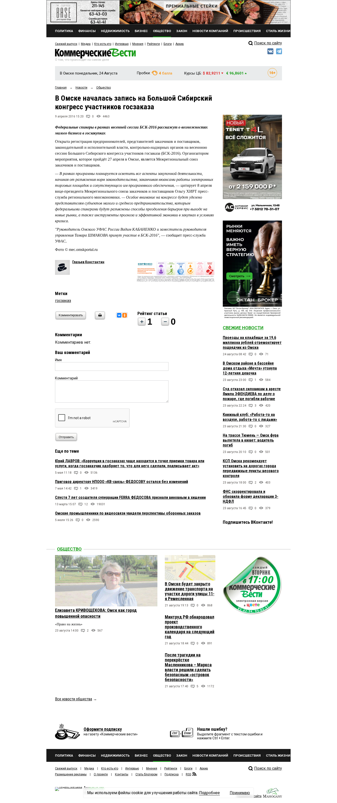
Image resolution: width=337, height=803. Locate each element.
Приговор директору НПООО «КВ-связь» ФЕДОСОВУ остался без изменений (121, 481)
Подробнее (209, 792)
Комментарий (66, 378)
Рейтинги (153, 44)
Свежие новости (243, 327)
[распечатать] (99, 318)
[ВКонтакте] (119, 315)
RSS (188, 774)
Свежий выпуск (66, 44)
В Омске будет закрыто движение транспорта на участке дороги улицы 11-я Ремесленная (189, 591)
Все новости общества (73, 699)
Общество (69, 549)
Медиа (86, 44)
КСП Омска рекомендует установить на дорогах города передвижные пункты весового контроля (251, 468)
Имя (58, 360)
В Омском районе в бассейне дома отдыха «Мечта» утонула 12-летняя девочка (250, 368)
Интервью (122, 44)
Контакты (121, 774)
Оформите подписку (103, 729)
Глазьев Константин (88, 262)
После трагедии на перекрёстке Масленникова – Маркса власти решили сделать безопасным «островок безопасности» (188, 667)
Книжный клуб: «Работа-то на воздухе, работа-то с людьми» (250, 417)
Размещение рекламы (71, 774)
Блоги (168, 44)
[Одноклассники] (124, 315)
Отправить (66, 437)
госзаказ (63, 300)
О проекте (101, 774)
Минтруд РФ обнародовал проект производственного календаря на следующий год (189, 626)
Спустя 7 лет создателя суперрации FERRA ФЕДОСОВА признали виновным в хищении (130, 497)
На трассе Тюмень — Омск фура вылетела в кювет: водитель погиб (251, 440)
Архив (179, 44)
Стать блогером (146, 774)
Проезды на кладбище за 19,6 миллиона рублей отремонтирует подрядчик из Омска (252, 342)
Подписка (172, 774)
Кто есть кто (102, 44)
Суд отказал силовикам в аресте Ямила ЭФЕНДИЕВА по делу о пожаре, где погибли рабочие (252, 394)
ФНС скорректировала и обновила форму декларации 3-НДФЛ (250, 496)
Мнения (137, 44)
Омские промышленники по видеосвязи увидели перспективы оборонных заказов (128, 513)
